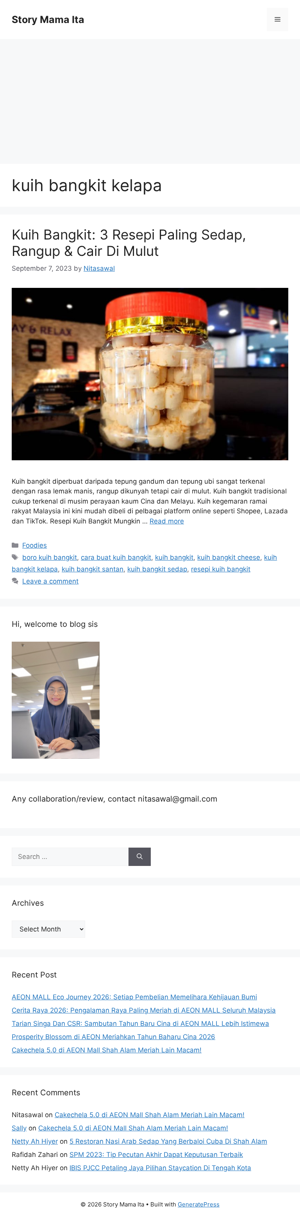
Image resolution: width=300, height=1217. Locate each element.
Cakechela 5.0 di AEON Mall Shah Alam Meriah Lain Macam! (107, 1050)
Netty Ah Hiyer (35, 1141)
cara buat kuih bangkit (116, 557)
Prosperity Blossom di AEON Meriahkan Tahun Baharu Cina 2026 (113, 1037)
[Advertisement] (150, 97)
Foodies (34, 545)
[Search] (140, 857)
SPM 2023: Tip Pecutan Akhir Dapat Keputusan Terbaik (156, 1154)
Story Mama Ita (48, 19)
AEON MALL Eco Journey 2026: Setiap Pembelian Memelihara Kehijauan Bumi (134, 997)
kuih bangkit (174, 557)
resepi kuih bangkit (220, 569)
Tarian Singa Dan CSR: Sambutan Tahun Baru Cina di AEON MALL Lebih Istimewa (140, 1023)
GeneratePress (199, 1204)
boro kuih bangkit (49, 557)
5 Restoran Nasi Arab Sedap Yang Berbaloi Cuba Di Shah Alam (168, 1141)
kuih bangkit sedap (157, 569)
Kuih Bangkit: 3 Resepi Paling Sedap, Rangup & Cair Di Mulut (129, 242)
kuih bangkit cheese (228, 557)
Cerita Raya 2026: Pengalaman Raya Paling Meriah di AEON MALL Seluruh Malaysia (144, 1010)
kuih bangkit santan (92, 569)
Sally (19, 1128)
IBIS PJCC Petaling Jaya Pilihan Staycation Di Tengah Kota (160, 1168)
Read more (167, 521)
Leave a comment (50, 581)
